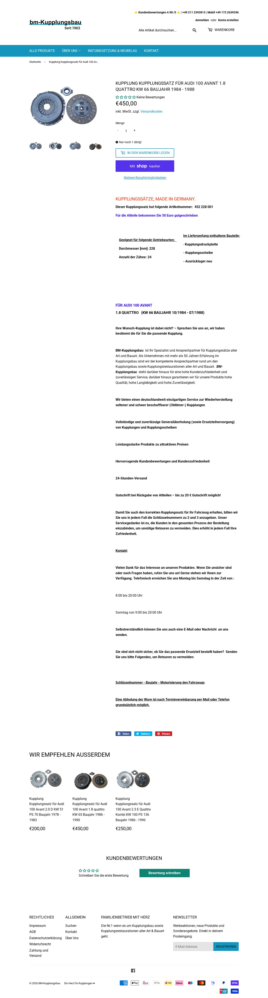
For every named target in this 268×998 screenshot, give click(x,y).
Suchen (70, 926)
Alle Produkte (42, 51)
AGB (32, 932)
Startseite (35, 61)
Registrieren (226, 946)
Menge (120, 123)
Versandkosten (151, 111)
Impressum (37, 926)
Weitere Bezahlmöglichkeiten (145, 178)
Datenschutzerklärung (45, 938)
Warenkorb (224, 30)
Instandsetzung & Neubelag (112, 51)
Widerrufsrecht (40, 944)
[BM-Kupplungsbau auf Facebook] (133, 971)
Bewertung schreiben (164, 873)
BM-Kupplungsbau (49, 983)
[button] (126, 97)
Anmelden (202, 20)
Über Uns (70, 51)
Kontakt (151, 51)
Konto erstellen (228, 20)
